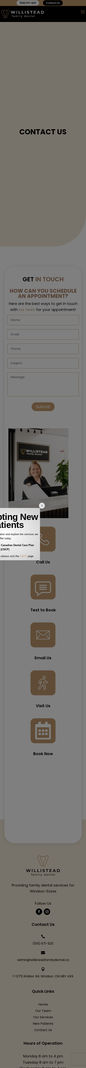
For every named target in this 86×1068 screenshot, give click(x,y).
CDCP (23, 556)
